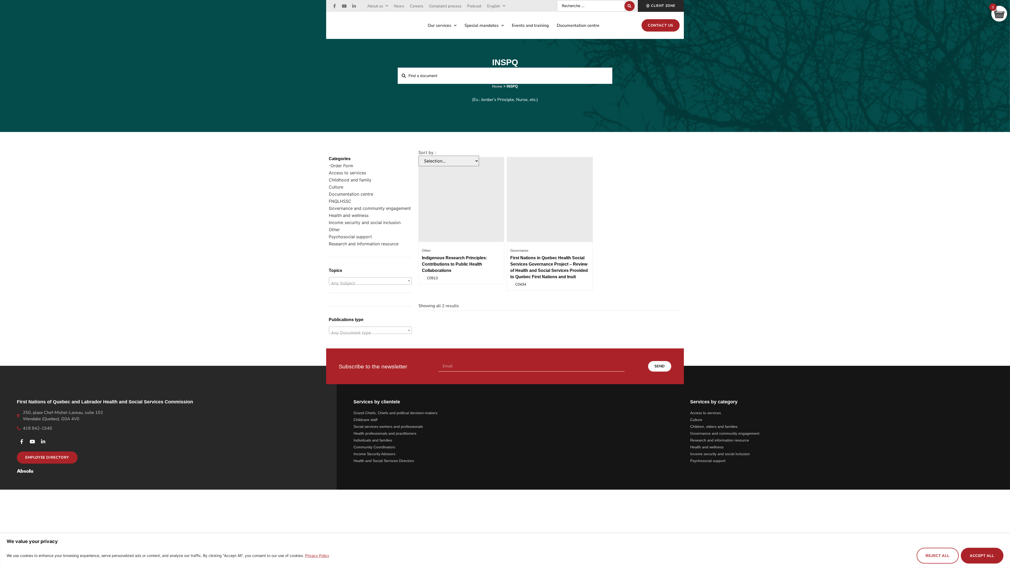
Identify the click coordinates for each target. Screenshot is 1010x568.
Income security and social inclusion (365, 222)
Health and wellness (348, 215)
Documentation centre (578, 25)
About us (375, 6)
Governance (519, 250)
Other (334, 229)
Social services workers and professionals (388, 426)
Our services (439, 25)
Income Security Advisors (374, 454)
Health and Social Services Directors (384, 461)
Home (497, 86)
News (399, 6)
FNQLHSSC (340, 201)
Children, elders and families (714, 426)
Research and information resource (363, 243)
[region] (505, 551)
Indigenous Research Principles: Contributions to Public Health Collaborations (454, 264)
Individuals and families (373, 440)
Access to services (347, 172)
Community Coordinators (374, 447)
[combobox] (370, 281)
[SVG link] (25, 471)
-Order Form (341, 165)
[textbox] (370, 283)
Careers (416, 6)
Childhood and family (350, 179)
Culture (336, 187)
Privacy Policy (317, 555)
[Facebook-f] (334, 6)
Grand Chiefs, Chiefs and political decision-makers (395, 413)
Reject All (938, 556)
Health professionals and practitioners (385, 433)
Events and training (530, 25)
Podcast (474, 6)
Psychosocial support (350, 236)
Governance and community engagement (370, 208)
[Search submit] (629, 6)
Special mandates (481, 25)
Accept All (982, 556)
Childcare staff (365, 420)
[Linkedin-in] (354, 6)
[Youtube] (344, 6)
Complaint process (445, 6)
